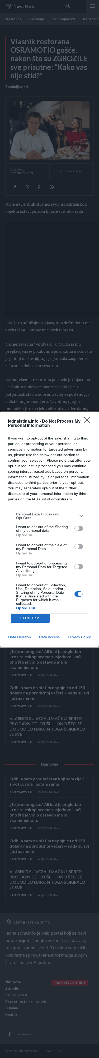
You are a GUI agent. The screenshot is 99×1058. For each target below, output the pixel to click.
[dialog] (49, 529)
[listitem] (49, 516)
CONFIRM (30, 618)
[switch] (78, 528)
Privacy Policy (79, 637)
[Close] (89, 422)
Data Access (49, 637)
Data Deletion (19, 637)
